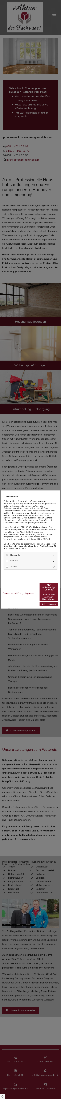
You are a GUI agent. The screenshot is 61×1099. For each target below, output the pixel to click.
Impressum (30, 593)
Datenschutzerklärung (13, 593)
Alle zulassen (49, 604)
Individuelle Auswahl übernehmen (48, 597)
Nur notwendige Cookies (48, 587)
